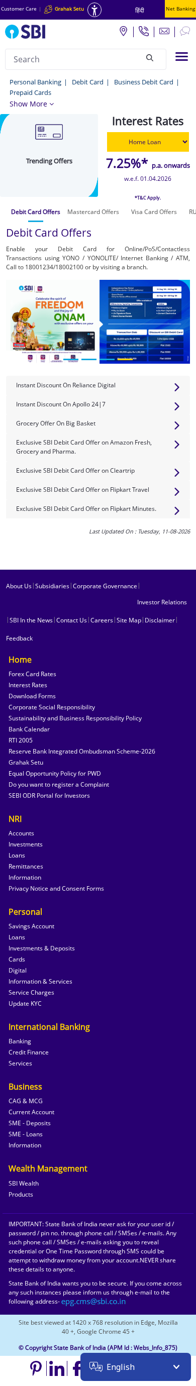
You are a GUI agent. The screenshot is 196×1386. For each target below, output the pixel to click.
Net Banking (180, 8)
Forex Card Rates (32, 674)
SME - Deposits (30, 1123)
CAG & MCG (26, 1101)
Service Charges (31, 992)
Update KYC (25, 1003)
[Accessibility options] (94, 10)
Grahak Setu (26, 762)
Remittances (26, 866)
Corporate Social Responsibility (52, 707)
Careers (101, 620)
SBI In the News (31, 620)
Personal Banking (35, 81)
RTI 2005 (21, 740)
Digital (18, 970)
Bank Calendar (29, 729)
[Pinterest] (36, 1368)
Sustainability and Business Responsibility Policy (75, 718)
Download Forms (32, 696)
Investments (26, 844)
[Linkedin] (57, 1368)
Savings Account (31, 926)
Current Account (31, 1112)
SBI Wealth (24, 1183)
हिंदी (139, 10)
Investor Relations (162, 602)
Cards (17, 959)
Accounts (21, 833)
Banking (20, 1041)
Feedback (19, 638)
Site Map (129, 620)
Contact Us (71, 620)
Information (25, 877)
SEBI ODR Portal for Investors (49, 795)
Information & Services (40, 981)
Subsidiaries (52, 586)
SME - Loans (26, 1134)
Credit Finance (29, 1052)
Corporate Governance (105, 586)
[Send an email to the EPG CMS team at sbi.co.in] (94, 1301)
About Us (19, 586)
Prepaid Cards (30, 92)
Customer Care (19, 8)
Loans (17, 855)
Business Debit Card (143, 81)
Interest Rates (28, 685)
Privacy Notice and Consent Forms (56, 888)
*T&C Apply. (148, 197)
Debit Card (88, 81)
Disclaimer (160, 620)
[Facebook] (77, 1368)
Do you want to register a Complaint (59, 784)
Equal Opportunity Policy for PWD (55, 773)
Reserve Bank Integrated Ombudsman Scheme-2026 (82, 751)
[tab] (35, 212)
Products (21, 1194)
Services (20, 1063)
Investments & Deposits (42, 948)
